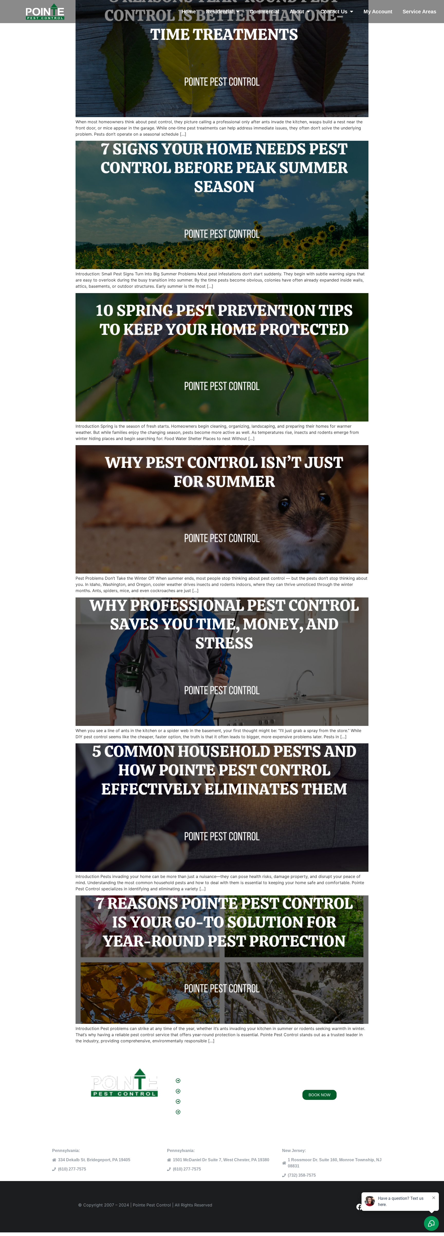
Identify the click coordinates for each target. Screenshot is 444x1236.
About (297, 11)
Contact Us (333, 11)
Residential (220, 11)
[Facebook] (359, 1206)
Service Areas (419, 11)
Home (189, 11)
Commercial (264, 11)
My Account (378, 11)
